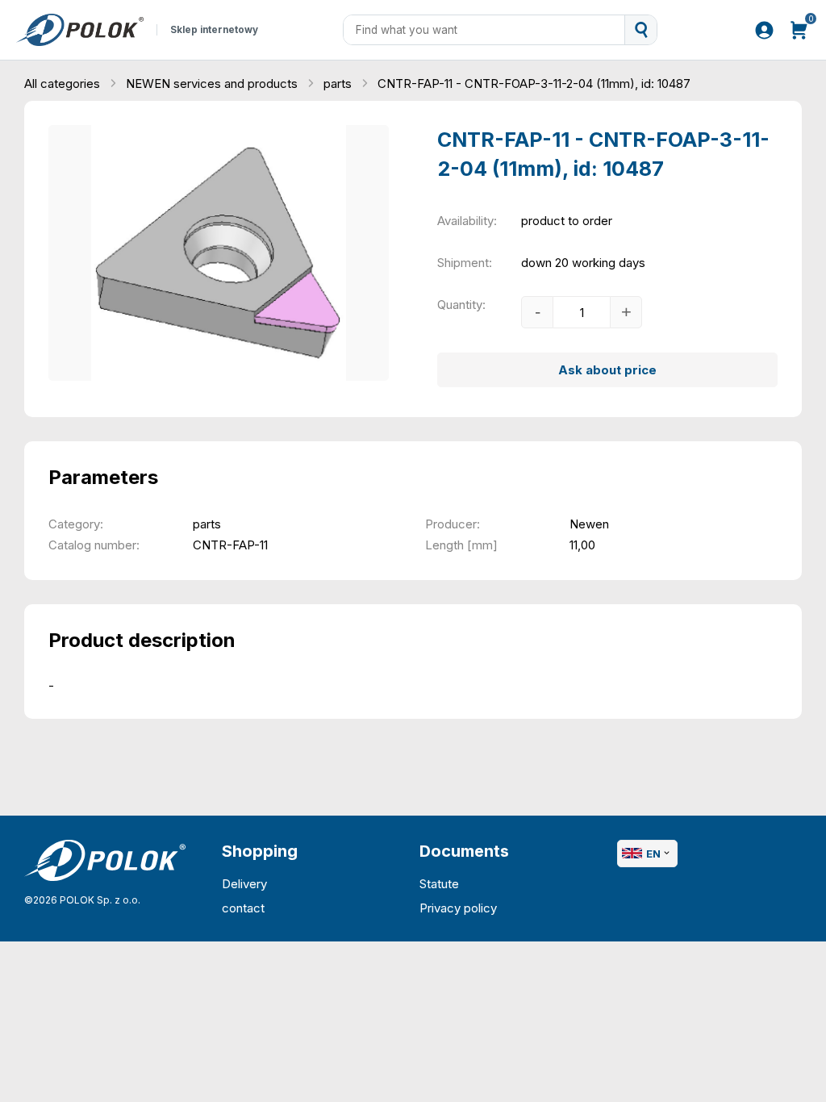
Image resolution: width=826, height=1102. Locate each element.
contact (243, 908)
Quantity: (461, 304)
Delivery (244, 883)
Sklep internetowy (214, 29)
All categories (63, 83)
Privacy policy (458, 908)
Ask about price (607, 370)
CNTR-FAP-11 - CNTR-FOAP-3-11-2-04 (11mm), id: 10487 (534, 83)
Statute (439, 883)
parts (339, 83)
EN (653, 853)
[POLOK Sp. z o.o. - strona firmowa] (80, 30)
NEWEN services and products (213, 83)
